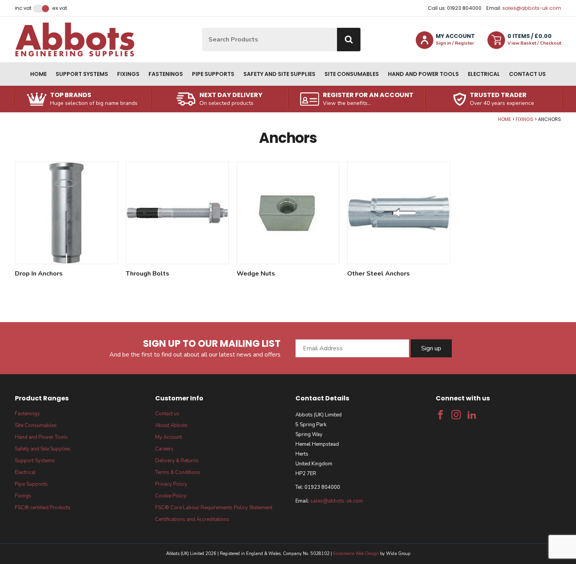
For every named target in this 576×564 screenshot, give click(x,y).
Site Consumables (351, 74)
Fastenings (166, 74)
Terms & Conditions (177, 472)
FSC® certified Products (43, 507)
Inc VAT (23, 8)
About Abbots (171, 425)
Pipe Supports (213, 74)
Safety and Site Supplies (279, 74)
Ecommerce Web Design (356, 554)
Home (38, 74)
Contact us (527, 74)
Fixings (128, 74)
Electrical (484, 74)
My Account (168, 437)
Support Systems (82, 74)
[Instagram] (456, 415)
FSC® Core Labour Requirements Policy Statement (213, 507)
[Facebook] (440, 415)
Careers (164, 448)
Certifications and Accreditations (192, 519)
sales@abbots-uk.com (531, 8)
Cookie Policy (171, 495)
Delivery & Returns (177, 460)
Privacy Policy (171, 484)
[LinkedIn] (471, 415)
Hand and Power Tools (423, 74)
